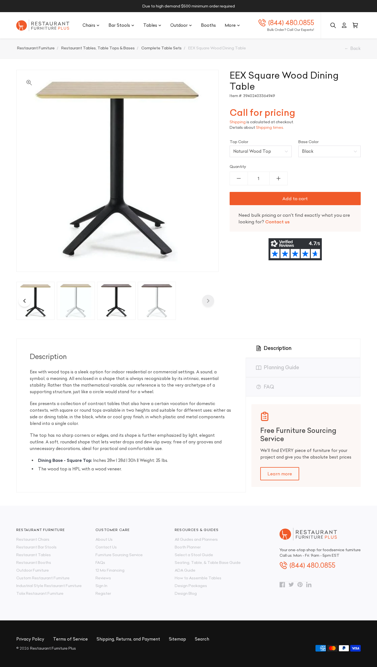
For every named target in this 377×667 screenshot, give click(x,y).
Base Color (308, 141)
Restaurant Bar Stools (36, 547)
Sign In (101, 585)
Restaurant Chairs (32, 539)
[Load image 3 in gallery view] (116, 301)
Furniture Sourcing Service (119, 554)
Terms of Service (70, 639)
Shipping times (269, 127)
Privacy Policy (30, 639)
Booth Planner (188, 547)
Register (103, 593)
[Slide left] (24, 301)
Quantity (238, 166)
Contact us (277, 221)
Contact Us (106, 547)
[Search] (333, 25)
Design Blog (186, 593)
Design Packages (191, 585)
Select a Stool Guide (194, 554)
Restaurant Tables (33, 554)
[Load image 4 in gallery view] (157, 301)
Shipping (238, 121)
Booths (208, 25)
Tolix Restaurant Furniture (39, 593)
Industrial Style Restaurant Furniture (49, 585)
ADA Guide (185, 570)
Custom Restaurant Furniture (43, 577)
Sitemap (177, 639)
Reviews (103, 577)
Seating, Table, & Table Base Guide (208, 562)
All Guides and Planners (196, 539)
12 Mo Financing (109, 570)
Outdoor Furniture (32, 570)
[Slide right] (208, 301)
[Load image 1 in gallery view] (35, 301)
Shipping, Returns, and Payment (128, 639)
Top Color (239, 141)
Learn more (279, 473)
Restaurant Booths (33, 562)
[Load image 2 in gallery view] (76, 301)
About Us (104, 539)
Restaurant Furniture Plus (53, 648)
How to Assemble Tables (198, 577)
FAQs (100, 562)
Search (202, 639)
